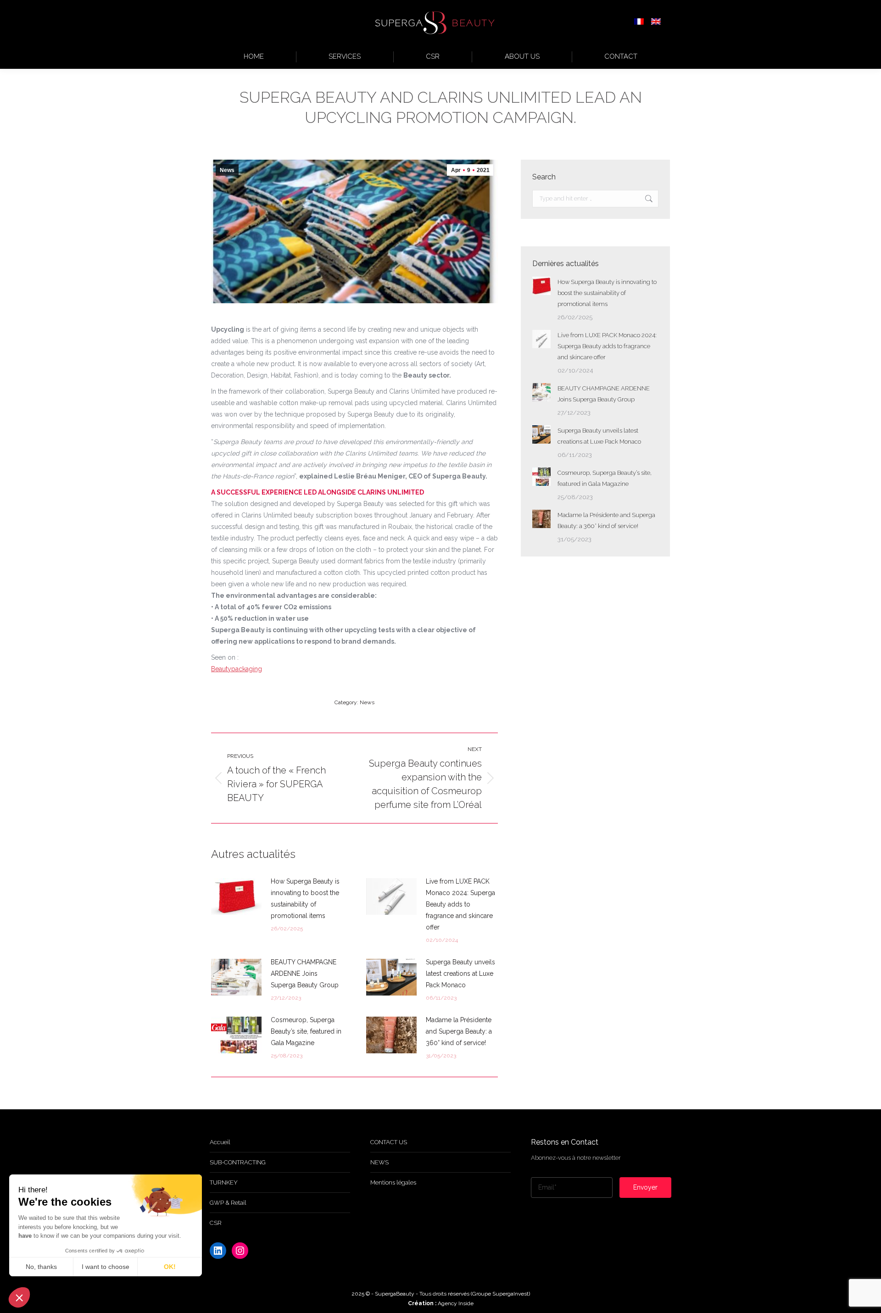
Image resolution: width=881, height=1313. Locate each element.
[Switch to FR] (639, 22)
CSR (216, 1222)
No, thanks (41, 1266)
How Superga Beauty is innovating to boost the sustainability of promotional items (305, 898)
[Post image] (236, 896)
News (227, 170)
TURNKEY (224, 1182)
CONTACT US (388, 1142)
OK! (170, 1266)
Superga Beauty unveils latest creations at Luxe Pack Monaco (460, 973)
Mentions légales (393, 1182)
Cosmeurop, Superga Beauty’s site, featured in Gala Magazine (306, 1031)
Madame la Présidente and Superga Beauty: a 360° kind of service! (459, 1031)
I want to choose (105, 1266)
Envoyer (645, 1187)
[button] (19, 1297)
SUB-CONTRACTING (238, 1162)
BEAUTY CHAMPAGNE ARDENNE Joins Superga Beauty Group (305, 973)
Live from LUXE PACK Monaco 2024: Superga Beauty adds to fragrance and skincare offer (460, 904)
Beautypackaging (236, 669)
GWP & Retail (228, 1202)
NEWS (379, 1162)
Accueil (220, 1142)
